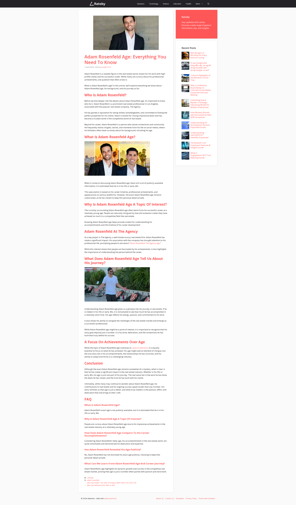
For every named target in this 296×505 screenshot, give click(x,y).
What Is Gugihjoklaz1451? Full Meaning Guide (200, 155)
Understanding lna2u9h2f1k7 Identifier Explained (199, 135)
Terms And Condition (206, 498)
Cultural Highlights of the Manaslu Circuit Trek (200, 77)
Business (140, 4)
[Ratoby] (97, 4)
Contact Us (169, 498)
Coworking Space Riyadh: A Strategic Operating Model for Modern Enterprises (199, 103)
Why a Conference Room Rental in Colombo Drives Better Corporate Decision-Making (200, 90)
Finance (166, 4)
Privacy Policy (191, 498)
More (198, 4)
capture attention (140, 347)
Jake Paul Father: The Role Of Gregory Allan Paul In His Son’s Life (111, 483)
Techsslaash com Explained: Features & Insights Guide (200, 145)
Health (188, 4)
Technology (153, 4)
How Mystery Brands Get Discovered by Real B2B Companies (200, 114)
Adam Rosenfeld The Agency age (145, 243)
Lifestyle (90, 478)
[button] (208, 4)
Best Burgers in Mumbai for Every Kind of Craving (198, 55)
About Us (160, 498)
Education (177, 4)
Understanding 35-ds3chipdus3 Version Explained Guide (200, 125)
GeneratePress (110, 498)
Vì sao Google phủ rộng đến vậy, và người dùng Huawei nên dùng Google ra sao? (200, 66)
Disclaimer (180, 498)
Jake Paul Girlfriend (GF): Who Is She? (101, 485)
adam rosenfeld (93, 480)
